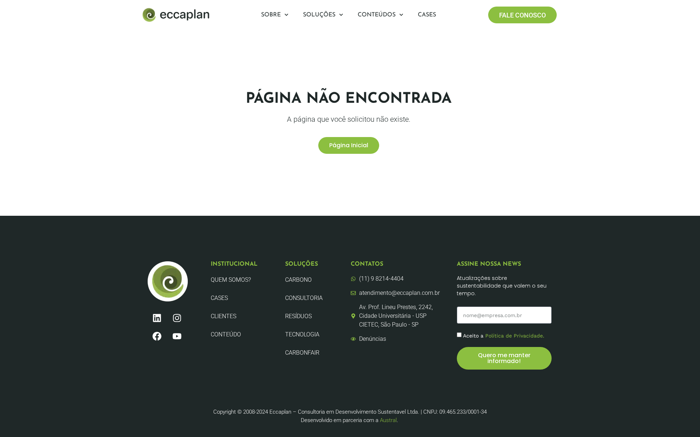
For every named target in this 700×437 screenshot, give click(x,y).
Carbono (298, 279)
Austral (388, 420)
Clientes (223, 316)
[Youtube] (177, 336)
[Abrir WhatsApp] (682, 418)
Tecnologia (302, 334)
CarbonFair (302, 352)
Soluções (319, 15)
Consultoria (304, 297)
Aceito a (503, 336)
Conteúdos (377, 15)
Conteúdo (226, 334)
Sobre (271, 15)
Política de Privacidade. (514, 336)
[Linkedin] (157, 318)
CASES (219, 297)
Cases (427, 15)
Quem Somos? (231, 279)
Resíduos (298, 316)
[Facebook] (157, 336)
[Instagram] (177, 318)
